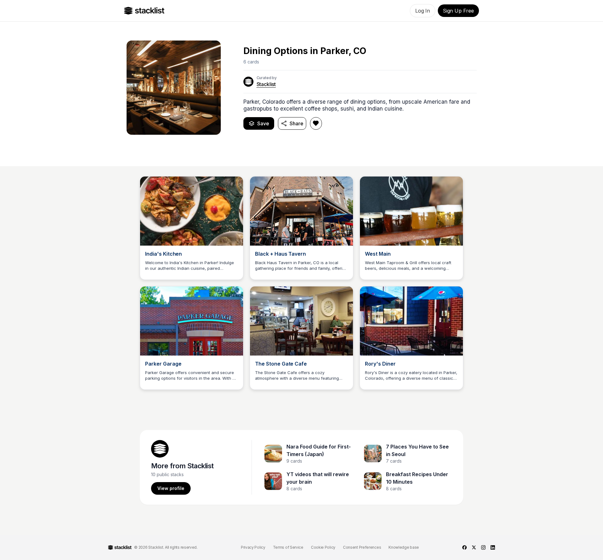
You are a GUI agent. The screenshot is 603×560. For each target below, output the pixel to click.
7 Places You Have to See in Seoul (417, 450)
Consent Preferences (362, 547)
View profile (170, 488)
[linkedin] (493, 547)
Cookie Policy (323, 547)
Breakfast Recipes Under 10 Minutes (417, 478)
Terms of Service (288, 547)
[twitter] (474, 547)
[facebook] (464, 547)
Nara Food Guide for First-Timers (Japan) (318, 450)
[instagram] (483, 547)
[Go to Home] (144, 10)
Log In (422, 11)
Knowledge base (403, 547)
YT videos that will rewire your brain (317, 478)
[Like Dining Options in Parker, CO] (316, 123)
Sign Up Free (458, 11)
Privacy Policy (253, 547)
